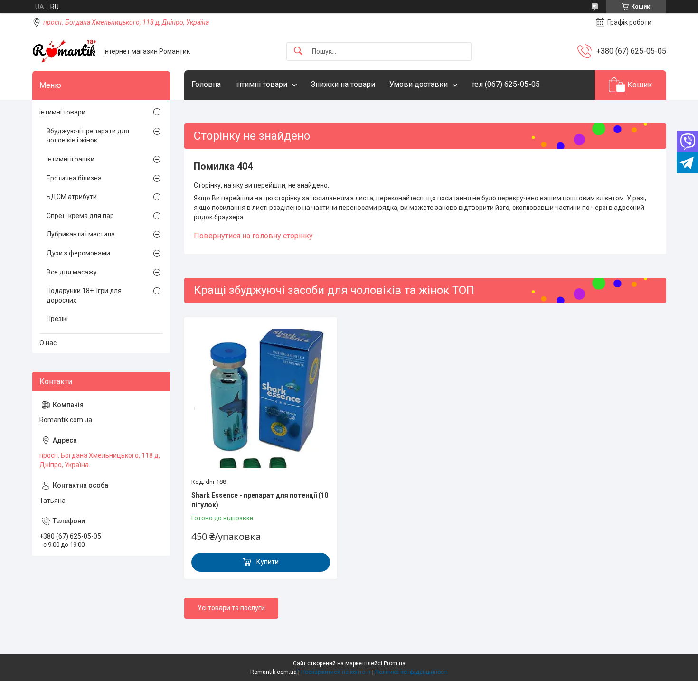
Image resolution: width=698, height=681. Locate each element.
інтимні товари (261, 84)
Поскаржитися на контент (336, 672)
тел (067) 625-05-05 (506, 84)
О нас (48, 343)
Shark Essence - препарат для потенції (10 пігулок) (259, 500)
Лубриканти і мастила (81, 234)
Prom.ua (395, 663)
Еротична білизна (74, 178)
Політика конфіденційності (411, 672)
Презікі (57, 318)
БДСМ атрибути (72, 196)
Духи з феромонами (78, 253)
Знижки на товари (343, 84)
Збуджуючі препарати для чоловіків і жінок (88, 135)
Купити (267, 562)
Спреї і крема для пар (80, 215)
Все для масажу (72, 272)
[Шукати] (298, 51)
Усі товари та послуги (231, 608)
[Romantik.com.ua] (64, 51)
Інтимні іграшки (70, 159)
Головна (206, 84)
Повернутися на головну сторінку (253, 235)
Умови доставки (418, 84)
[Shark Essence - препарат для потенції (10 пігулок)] (260, 398)
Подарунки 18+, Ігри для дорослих (84, 295)
